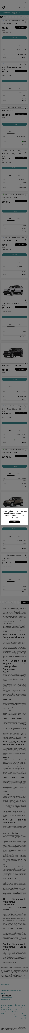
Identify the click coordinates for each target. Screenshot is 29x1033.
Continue (14, 521)
